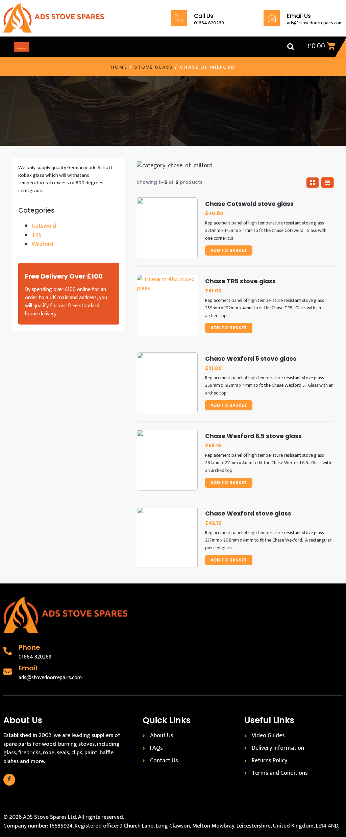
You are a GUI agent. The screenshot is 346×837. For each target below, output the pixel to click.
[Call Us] (178, 18)
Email (28, 668)
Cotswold (44, 226)
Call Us (203, 16)
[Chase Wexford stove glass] (167, 537)
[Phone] (7, 651)
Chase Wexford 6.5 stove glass (253, 436)
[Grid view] (312, 182)
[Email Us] (271, 18)
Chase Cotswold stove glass (249, 204)
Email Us (299, 16)
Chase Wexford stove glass (248, 514)
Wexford (42, 244)
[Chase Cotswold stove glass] (167, 227)
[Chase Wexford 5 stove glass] (167, 382)
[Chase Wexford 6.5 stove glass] (167, 460)
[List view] (327, 182)
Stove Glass (153, 67)
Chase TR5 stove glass (240, 281)
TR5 (37, 235)
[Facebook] (9, 780)
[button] (291, 47)
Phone (29, 647)
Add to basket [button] (229, 250)
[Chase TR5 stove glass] (167, 305)
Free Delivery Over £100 (64, 276)
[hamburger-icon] (21, 47)
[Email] (7, 671)
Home (119, 67)
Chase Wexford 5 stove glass (250, 359)
